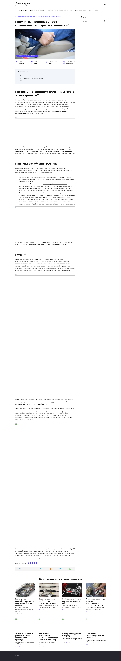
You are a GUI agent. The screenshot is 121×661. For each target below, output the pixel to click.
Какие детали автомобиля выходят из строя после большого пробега (24, 602)
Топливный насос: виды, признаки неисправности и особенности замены (95, 602)
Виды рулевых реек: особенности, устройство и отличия (47, 601)
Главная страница (20, 16)
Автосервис (23, 3)
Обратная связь (81, 11)
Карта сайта (93, 11)
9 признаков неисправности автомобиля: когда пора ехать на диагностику (48, 637)
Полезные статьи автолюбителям (59, 11)
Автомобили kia (21, 11)
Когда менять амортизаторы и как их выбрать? (95, 636)
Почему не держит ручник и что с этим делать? (36, 76)
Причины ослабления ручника (33, 78)
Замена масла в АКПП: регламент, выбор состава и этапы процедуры (24, 637)
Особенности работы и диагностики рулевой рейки (71, 601)
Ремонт (26, 81)
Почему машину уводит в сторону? (71, 635)
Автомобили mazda (37, 11)
